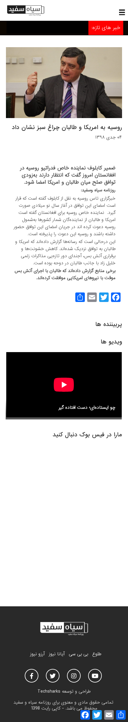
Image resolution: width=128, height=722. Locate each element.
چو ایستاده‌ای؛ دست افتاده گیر (87, 407)
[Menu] (122, 12)
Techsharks (49, 691)
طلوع (96, 654)
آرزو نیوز (37, 654)
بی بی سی (78, 654)
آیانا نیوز (57, 654)
